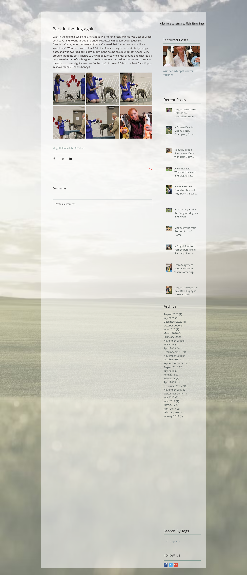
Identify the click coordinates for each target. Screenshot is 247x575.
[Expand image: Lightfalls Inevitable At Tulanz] (69, 89)
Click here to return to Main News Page (182, 23)
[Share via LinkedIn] (70, 158)
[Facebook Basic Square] (166, 565)
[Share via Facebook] (54, 158)
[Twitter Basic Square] (171, 565)
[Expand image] (102, 89)
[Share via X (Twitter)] (62, 158)
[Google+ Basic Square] (176, 565)
